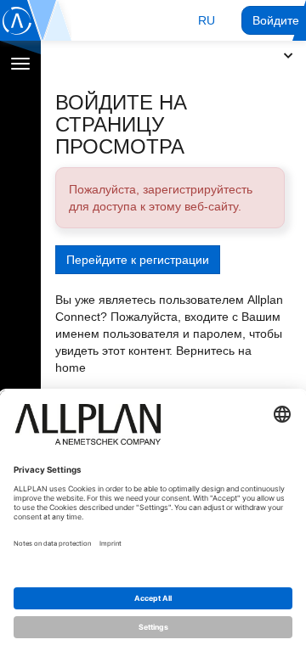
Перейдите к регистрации (137, 259)
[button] (206, 20)
